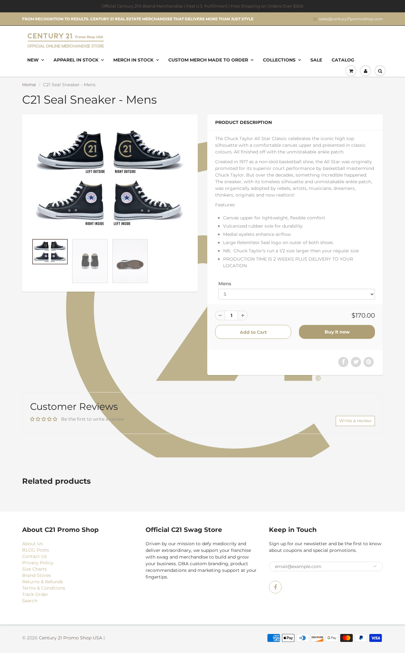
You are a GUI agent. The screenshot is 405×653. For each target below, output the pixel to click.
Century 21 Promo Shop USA (70, 638)
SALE (316, 60)
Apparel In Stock (75, 60)
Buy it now (337, 332)
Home (29, 84)
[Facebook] (275, 587)
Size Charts (34, 569)
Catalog (343, 60)
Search (29, 601)
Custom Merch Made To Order (208, 60)
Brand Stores (36, 575)
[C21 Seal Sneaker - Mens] (110, 178)
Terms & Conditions (43, 588)
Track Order (35, 594)
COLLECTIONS (279, 60)
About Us (32, 543)
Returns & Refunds (42, 582)
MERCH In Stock (133, 60)
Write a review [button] (355, 420)
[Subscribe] (375, 566)
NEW (33, 60)
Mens (224, 284)
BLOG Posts (35, 550)
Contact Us (34, 556)
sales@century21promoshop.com (351, 18)
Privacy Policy (37, 563)
